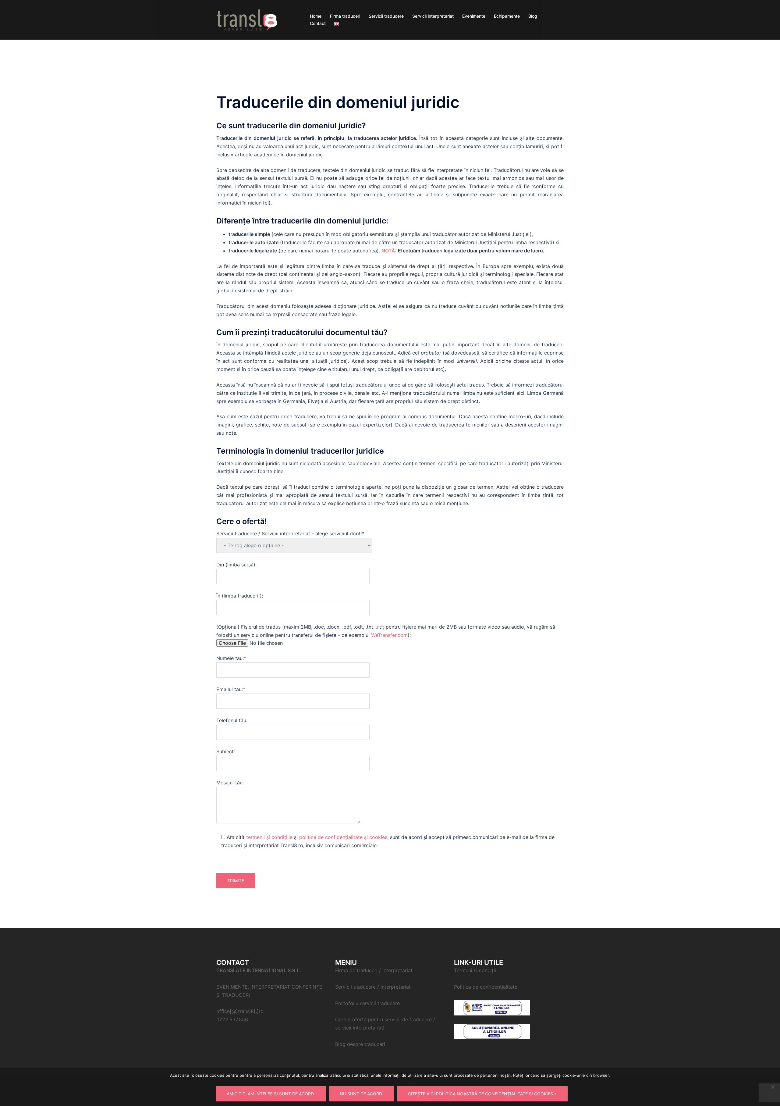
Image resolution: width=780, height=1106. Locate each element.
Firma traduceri (345, 16)
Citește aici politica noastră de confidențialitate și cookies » (482, 1093)
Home (315, 16)
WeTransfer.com (389, 635)
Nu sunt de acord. (361, 1093)
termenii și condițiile (269, 837)
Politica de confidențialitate (485, 987)
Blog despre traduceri (360, 1044)
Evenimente (473, 16)
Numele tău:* (231, 658)
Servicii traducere (386, 16)
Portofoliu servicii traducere (367, 1003)
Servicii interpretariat (433, 16)
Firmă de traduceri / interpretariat (374, 970)
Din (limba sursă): (236, 565)
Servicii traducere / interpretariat (373, 987)
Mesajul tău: (230, 783)
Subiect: (225, 751)
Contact (318, 23)
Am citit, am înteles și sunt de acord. (271, 1093)
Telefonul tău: (231, 720)
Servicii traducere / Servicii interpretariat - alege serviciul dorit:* (290, 533)
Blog (532, 16)
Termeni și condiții (475, 970)
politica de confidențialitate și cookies (343, 837)
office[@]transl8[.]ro (240, 1011)
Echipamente (507, 16)
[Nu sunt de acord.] (772, 1087)
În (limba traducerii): (239, 596)
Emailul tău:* (230, 689)
